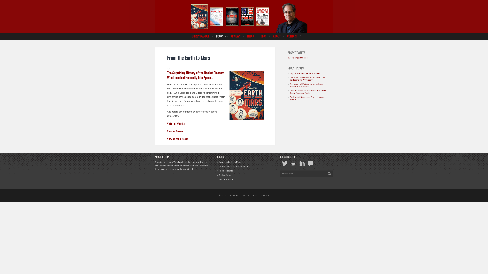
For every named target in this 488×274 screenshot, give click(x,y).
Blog (264, 36)
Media (250, 36)
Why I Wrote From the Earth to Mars (305, 73)
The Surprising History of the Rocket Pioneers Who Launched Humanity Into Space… (195, 75)
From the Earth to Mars (230, 162)
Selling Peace (225, 175)
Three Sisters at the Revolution (233, 166)
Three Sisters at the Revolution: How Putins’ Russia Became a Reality (308, 91)
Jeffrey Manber (200, 36)
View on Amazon (175, 131)
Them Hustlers (226, 170)
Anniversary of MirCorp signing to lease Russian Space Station (306, 85)
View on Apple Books (177, 138)
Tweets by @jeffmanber (298, 58)
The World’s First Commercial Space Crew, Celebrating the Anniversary (307, 78)
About (277, 36)
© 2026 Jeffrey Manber (229, 195)
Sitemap (246, 195)
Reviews (236, 36)
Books (220, 36)
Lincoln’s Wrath (226, 179)
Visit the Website (176, 123)
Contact (292, 36)
